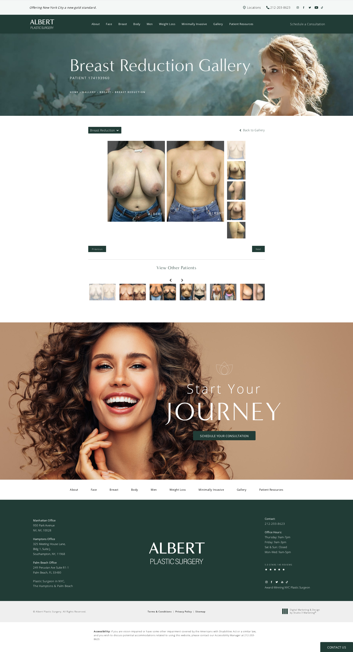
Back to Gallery (253, 130)
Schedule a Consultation (307, 24)
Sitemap (200, 611)
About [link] (96, 24)
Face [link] (109, 24)
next (182, 283)
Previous (97, 249)
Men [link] (150, 24)
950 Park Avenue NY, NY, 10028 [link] (44, 527)
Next (258, 249)
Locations (254, 7)
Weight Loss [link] (167, 24)
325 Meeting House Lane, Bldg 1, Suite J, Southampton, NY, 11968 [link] (49, 549)
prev (171, 283)
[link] (275, 523)
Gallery (89, 92)
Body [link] (136, 24)
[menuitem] (96, 24)
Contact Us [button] (336, 647)
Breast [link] (122, 24)
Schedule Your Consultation (224, 436)
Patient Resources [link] (241, 24)
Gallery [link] (218, 24)
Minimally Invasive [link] (194, 24)
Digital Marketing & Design (305, 611)
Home (74, 92)
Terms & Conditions (160, 611)
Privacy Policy (183, 611)
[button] (280, 7)
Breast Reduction (130, 92)
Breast (105, 92)
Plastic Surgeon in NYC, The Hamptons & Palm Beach (53, 583)
